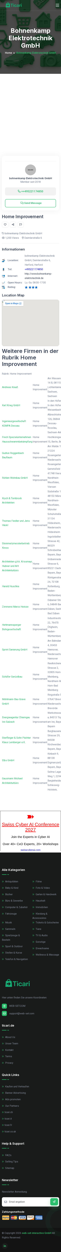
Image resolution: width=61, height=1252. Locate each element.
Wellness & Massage (47, 954)
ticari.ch (9, 1112)
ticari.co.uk (10, 1131)
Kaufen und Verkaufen (17, 1086)
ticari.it (8, 1118)
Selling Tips (11, 1161)
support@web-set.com (21, 1013)
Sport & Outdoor (14, 946)
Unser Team (11, 1043)
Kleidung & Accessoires (39, 916)
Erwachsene (42, 948)
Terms (8, 1056)
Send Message (32, 203)
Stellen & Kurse (13, 952)
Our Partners (12, 1105)
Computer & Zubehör (16, 907)
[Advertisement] (30, 105)
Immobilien (41, 907)
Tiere (38, 929)
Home (8, 52)
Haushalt (40, 900)
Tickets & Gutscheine (47, 922)
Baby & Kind (11, 887)
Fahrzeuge (11, 913)
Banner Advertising (15, 1092)
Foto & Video (42, 887)
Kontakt (9, 1050)
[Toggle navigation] (57, 5)
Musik (8, 922)
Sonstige (40, 941)
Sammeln (10, 929)
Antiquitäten (11, 881)
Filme (38, 881)
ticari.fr (8, 1125)
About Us (10, 1037)
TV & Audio (41, 935)
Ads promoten (13, 1099)
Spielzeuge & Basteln (11, 937)
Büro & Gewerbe (14, 900)
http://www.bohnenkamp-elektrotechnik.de (38, 276)
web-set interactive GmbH (36, 1233)
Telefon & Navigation (16, 959)
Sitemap (9, 1168)
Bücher (9, 894)
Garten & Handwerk (45, 894)
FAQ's (8, 1155)
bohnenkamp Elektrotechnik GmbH (30, 178)
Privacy (9, 1062)
